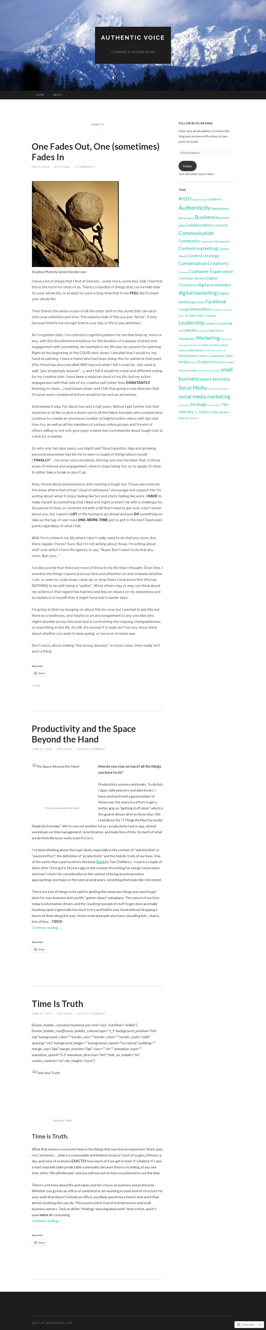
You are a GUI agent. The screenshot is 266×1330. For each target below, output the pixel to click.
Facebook (215, 301)
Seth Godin (214, 370)
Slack (100, 862)
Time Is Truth (57, 1003)
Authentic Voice (133, 37)
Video (215, 412)
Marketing (208, 338)
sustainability (213, 405)
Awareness (220, 208)
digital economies (214, 284)
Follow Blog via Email (196, 123)
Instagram (216, 309)
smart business (215, 379)
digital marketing (198, 293)
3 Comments (84, 166)
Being (182, 218)
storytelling (184, 405)
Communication (196, 233)
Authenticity (195, 207)
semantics (203, 370)
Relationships (226, 362)
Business (205, 217)
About (58, 94)
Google (184, 309)
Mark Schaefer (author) (215, 345)
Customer (183, 272)
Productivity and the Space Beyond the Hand (84, 733)
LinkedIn (189, 330)
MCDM (207, 350)
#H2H (185, 198)
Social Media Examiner (218, 388)
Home (40, 94)
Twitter (204, 412)
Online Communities (211, 356)
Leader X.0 (212, 323)
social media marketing (204, 396)
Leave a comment (91, 749)
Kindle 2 (200, 315)
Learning (226, 323)
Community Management (215, 241)
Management (187, 338)
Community (189, 240)
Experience (197, 302)
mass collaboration (191, 350)
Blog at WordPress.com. (52, 1323)
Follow (187, 166)
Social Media (193, 388)
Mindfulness (188, 356)
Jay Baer (190, 315)
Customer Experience (211, 271)
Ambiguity (196, 199)
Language (211, 315)
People (193, 362)
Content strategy (203, 255)
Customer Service (192, 278)
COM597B (220, 225)
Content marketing (198, 248)
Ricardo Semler (188, 370)
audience (214, 199)
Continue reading (47, 927)
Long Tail (213, 330)
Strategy (198, 404)
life (180, 330)
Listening (202, 330)
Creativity (218, 263)
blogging (190, 218)
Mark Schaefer (194, 345)
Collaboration (199, 225)
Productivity (207, 362)
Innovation (200, 309)
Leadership (191, 322)
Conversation (193, 263)
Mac (222, 330)
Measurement (218, 350)
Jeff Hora (62, 166)
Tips (196, 412)
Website (194, 418)
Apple (205, 199)
